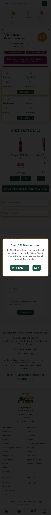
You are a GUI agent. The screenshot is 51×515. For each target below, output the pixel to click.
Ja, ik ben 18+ (20, 268)
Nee (36, 268)
